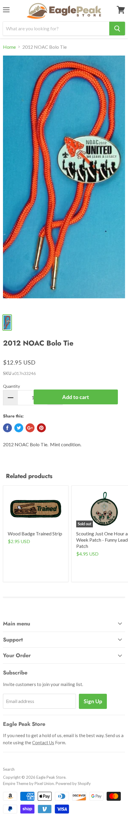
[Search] (117, 28)
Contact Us (43, 742)
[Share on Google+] (30, 427)
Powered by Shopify (73, 783)
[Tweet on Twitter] (18, 427)
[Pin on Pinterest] (41, 427)
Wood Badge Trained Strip (35, 533)
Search (9, 769)
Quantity (11, 386)
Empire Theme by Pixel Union (28, 783)
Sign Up (93, 701)
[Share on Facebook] (7, 427)
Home (9, 47)
